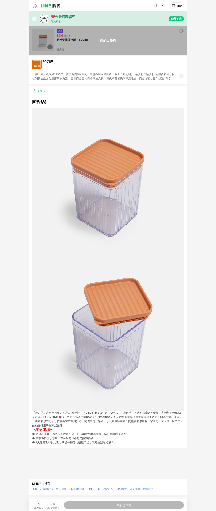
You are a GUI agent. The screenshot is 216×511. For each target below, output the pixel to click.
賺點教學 (122, 489)
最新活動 (61, 489)
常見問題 (135, 489)
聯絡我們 (148, 489)
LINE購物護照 (77, 489)
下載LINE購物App (42, 489)
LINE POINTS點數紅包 (100, 489)
